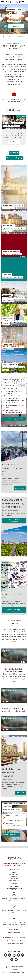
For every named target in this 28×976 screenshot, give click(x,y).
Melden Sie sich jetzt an (14, 865)
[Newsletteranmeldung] (16, 959)
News (4, 37)
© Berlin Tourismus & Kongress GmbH (14, 972)
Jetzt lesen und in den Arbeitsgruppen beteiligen (14, 610)
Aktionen (9, 910)
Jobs (14, 872)
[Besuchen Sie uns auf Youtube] (22, 955)
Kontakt (14, 883)
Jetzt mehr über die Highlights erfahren (14, 419)
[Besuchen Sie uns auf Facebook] (5, 955)
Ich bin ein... (16, 26)
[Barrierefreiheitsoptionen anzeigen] (17, 2)
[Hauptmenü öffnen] (26, 2)
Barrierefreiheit (18, 968)
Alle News (13, 152)
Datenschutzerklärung (17, 966)
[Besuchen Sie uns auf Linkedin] (11, 959)
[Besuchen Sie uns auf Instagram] (14, 955)
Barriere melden (14, 969)
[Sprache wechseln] (23, 1)
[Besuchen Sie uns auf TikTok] (18, 955)
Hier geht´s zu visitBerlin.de (11, 834)
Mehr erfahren (20, 792)
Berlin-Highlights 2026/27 (16, 37)
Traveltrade (14, 881)
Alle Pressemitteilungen (13, 158)
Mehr (19, 84)
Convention (14, 878)
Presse (14, 876)
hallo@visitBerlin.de (14, 859)
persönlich (12, 900)
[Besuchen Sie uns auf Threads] (9, 955)
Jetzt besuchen (14, 932)
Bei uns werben (14, 874)
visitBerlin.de (14, 870)
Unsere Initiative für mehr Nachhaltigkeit (14, 520)
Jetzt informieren (19, 488)
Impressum (9, 968)
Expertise (15, 922)
